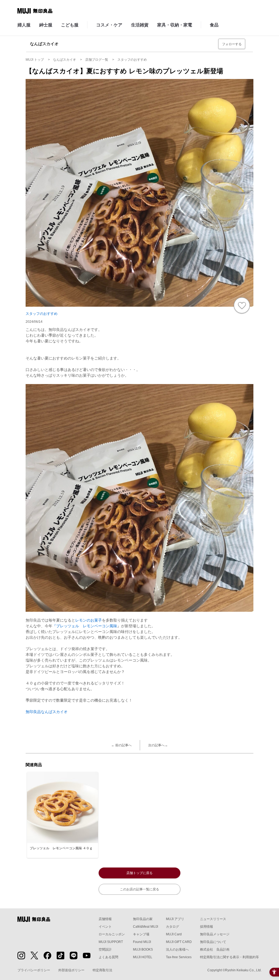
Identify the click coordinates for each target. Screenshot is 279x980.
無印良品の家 (143, 919)
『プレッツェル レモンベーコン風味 (84, 626)
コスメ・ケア (109, 25)
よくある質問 (108, 957)
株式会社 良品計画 (214, 949)
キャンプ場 (141, 934)
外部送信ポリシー (71, 970)
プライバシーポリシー (33, 970)
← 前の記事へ (121, 745)
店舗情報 (105, 919)
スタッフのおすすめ (41, 314)
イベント (105, 927)
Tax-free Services (179, 957)
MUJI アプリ (175, 919)
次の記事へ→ (158, 745)
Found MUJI (142, 942)
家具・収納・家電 (174, 25)
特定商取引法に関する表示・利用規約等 (229, 957)
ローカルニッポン (112, 934)
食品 (214, 25)
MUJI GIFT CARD (179, 942)
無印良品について (213, 942)
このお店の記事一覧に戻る (139, 889)
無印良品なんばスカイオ (47, 712)
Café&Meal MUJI (145, 927)
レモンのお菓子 (88, 620)
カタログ (172, 927)
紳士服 (45, 25)
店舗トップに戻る (139, 873)
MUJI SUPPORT (111, 942)
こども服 (69, 25)
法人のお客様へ (177, 949)
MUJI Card (174, 934)
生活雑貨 (139, 25)
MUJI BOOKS (143, 949)
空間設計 (105, 949)
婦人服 (24, 25)
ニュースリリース (213, 919)
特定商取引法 (102, 970)
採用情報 (206, 927)
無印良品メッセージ (214, 934)
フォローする (232, 44)
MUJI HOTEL (142, 957)
